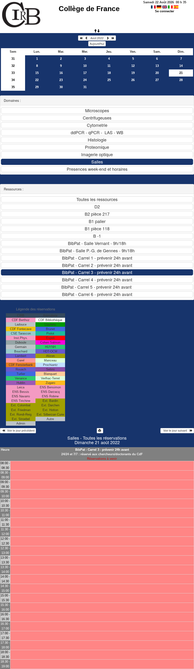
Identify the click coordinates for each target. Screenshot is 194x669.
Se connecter (164, 11)
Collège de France (89, 9)
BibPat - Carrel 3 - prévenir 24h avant (102, 449)
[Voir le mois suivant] (107, 38)
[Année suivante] (113, 38)
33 (13, 73)
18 (109, 73)
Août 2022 (97, 38)
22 (37, 80)
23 (61, 80)
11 (108, 66)
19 (133, 73)
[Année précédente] (81, 38)
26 (133, 80)
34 (13, 80)
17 (85, 73)
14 (181, 66)
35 (13, 87)
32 (13, 66)
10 (85, 66)
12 (133, 66)
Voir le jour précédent (20, 430)
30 (61, 87)
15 (37, 73)
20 (157, 73)
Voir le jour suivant (176, 430)
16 (61, 73)
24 (85, 80)
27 (157, 80)
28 (181, 80)
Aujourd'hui (97, 44)
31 (13, 58)
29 (37, 87)
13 (157, 66)
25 (109, 80)
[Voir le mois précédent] (86, 38)
